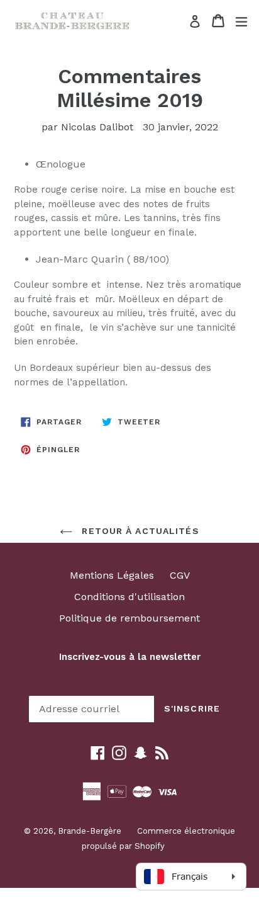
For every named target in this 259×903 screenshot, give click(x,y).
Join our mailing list (129, 678)
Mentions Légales (112, 575)
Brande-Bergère (89, 831)
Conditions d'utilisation (129, 597)
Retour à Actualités (139, 531)
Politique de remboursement (129, 618)
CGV (180, 575)
